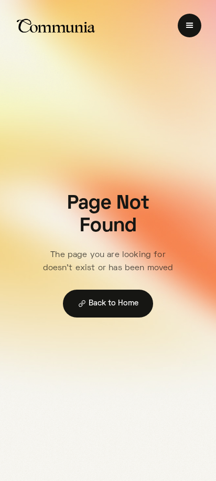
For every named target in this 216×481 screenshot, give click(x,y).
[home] (56, 26)
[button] (189, 25)
